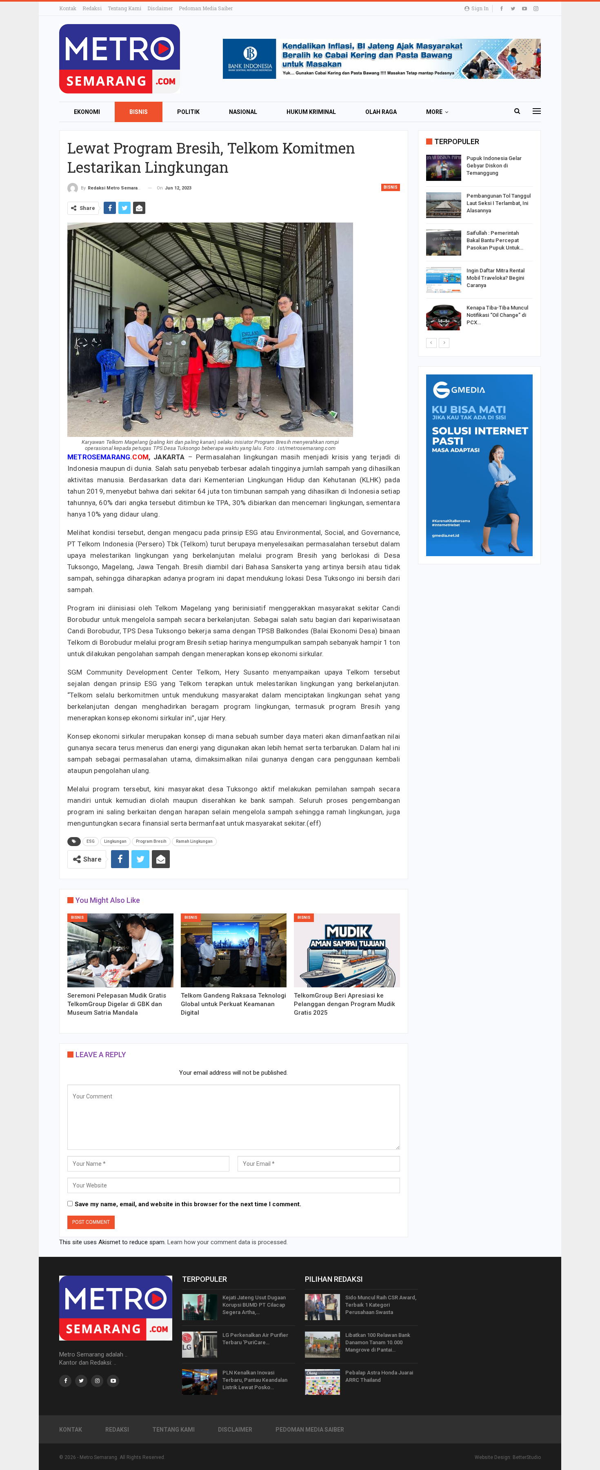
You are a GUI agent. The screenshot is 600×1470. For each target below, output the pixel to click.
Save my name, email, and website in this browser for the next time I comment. (188, 1204)
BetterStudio (527, 1457)
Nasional (243, 112)
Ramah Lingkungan (194, 841)
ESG (91, 841)
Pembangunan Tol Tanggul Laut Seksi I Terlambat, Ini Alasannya (499, 203)
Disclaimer (160, 8)
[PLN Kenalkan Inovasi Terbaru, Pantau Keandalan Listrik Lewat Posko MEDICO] (199, 1382)
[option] (479, 244)
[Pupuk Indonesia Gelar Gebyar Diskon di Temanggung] (443, 168)
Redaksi (92, 8)
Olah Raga (381, 112)
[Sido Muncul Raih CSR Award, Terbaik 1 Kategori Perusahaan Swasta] (322, 1307)
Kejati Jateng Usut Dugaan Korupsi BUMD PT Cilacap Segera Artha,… (254, 1304)
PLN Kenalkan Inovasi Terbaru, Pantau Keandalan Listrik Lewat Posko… (254, 1380)
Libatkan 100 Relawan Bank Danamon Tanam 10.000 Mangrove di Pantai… (377, 1342)
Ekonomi (87, 112)
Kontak (67, 8)
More (434, 112)
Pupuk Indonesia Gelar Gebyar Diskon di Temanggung (494, 165)
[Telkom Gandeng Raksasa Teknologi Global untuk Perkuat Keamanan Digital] (234, 950)
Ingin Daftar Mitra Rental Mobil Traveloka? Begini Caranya (495, 277)
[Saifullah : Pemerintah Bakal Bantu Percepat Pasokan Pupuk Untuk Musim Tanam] (443, 242)
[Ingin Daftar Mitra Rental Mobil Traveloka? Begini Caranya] (443, 280)
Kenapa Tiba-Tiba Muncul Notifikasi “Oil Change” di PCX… (497, 315)
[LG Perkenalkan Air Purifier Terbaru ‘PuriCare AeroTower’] (199, 1345)
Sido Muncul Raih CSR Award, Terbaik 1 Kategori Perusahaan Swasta (380, 1304)
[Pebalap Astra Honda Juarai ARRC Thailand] (322, 1382)
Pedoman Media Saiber (206, 8)
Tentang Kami (124, 8)
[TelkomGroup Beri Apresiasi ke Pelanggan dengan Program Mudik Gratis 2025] (347, 950)
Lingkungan (115, 841)
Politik (188, 112)
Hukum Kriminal (311, 112)
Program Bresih (151, 841)
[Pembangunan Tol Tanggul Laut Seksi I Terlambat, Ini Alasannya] (443, 205)
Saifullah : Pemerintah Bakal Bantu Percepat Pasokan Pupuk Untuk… (495, 240)
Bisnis (138, 112)
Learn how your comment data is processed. (227, 1242)
